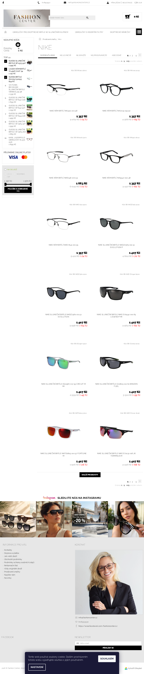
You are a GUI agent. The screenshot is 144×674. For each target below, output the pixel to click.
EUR (140, 3)
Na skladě (12, 170)
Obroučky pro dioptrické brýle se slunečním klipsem (40, 32)
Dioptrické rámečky (120, 32)
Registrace (127, 3)
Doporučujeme (47, 55)
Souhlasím (107, 658)
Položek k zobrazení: (18, 190)
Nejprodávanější (99, 55)
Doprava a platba (11, 553)
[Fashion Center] (27, 18)
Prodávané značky (12, 572)
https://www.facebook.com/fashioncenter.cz (97, 626)
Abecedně (116, 55)
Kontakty (8, 550)
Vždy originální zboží (13, 569)
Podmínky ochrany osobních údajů (19, 562)
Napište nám (9, 575)
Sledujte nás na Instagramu (79, 497)
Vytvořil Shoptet (135, 668)
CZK (136, 3)
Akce (9, 174)
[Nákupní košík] (18, 44)
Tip (8, 177)
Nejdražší (81, 55)
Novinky (7, 578)
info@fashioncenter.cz (87, 618)
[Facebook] (3, 2)
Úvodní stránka (5, 32)
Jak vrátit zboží (10, 556)
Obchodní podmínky (13, 559)
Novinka (21, 174)
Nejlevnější (65, 55)
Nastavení (37, 667)
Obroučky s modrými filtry (89, 32)
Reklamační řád (11, 565)
